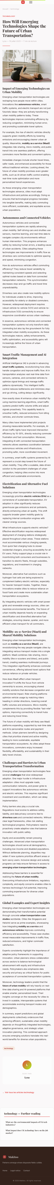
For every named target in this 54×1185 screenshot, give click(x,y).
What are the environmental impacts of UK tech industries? (26, 1123)
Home (5, 1170)
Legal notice (15, 1170)
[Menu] (30, 2)
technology (14, 9)
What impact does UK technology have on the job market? (27, 1131)
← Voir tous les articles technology (18, 1092)
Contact (26, 1170)
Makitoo (13, 1157)
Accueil (5, 9)
